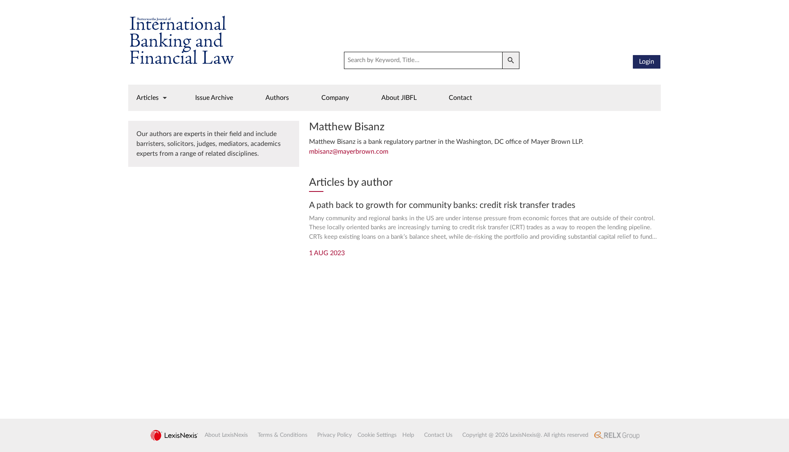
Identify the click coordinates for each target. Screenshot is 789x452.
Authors (277, 98)
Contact (460, 98)
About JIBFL (399, 98)
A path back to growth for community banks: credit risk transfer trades (442, 205)
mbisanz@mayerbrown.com (348, 151)
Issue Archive (214, 98)
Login (646, 61)
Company (335, 98)
